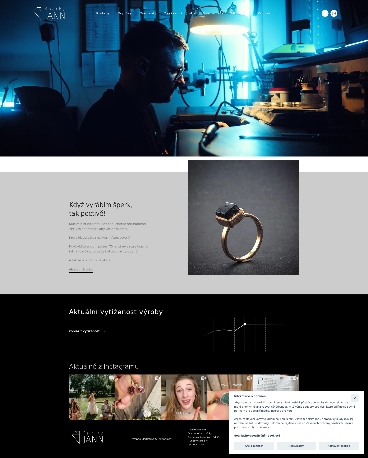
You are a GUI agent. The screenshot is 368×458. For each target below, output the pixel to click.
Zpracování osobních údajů (203, 437)
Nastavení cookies (339, 445)
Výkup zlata (213, 13)
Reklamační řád (197, 429)
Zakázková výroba (180, 13)
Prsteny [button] (103, 13)
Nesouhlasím (296, 445)
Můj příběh (240, 13)
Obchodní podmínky (200, 433)
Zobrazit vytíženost (84, 331)
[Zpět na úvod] (50, 13)
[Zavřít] (355, 398)
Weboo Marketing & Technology (152, 438)
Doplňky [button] (124, 13)
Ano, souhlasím (254, 445)
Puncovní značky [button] (198, 440)
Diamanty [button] (148, 13)
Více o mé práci (81, 269)
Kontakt (265, 13)
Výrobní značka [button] (196, 444)
